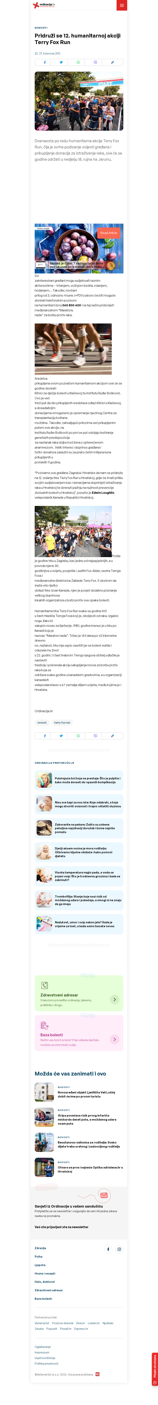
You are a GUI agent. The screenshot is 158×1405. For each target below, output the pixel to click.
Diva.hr (80, 1323)
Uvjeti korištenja (45, 1358)
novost (42, 722)
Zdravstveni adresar (49, 1290)
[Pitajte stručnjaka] (155, 1369)
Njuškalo (108, 1323)
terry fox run (62, 722)
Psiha (38, 1256)
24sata (39, 1328)
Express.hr (81, 1328)
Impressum (42, 1352)
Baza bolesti (43, 1298)
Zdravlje (40, 1248)
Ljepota (40, 1265)
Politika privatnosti (46, 1363)
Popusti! (51, 1328)
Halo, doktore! (45, 1281)
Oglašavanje (43, 1346)
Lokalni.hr (94, 1323)
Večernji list (42, 1323)
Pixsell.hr (65, 1328)
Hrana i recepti (45, 1273)
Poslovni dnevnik (62, 1323)
